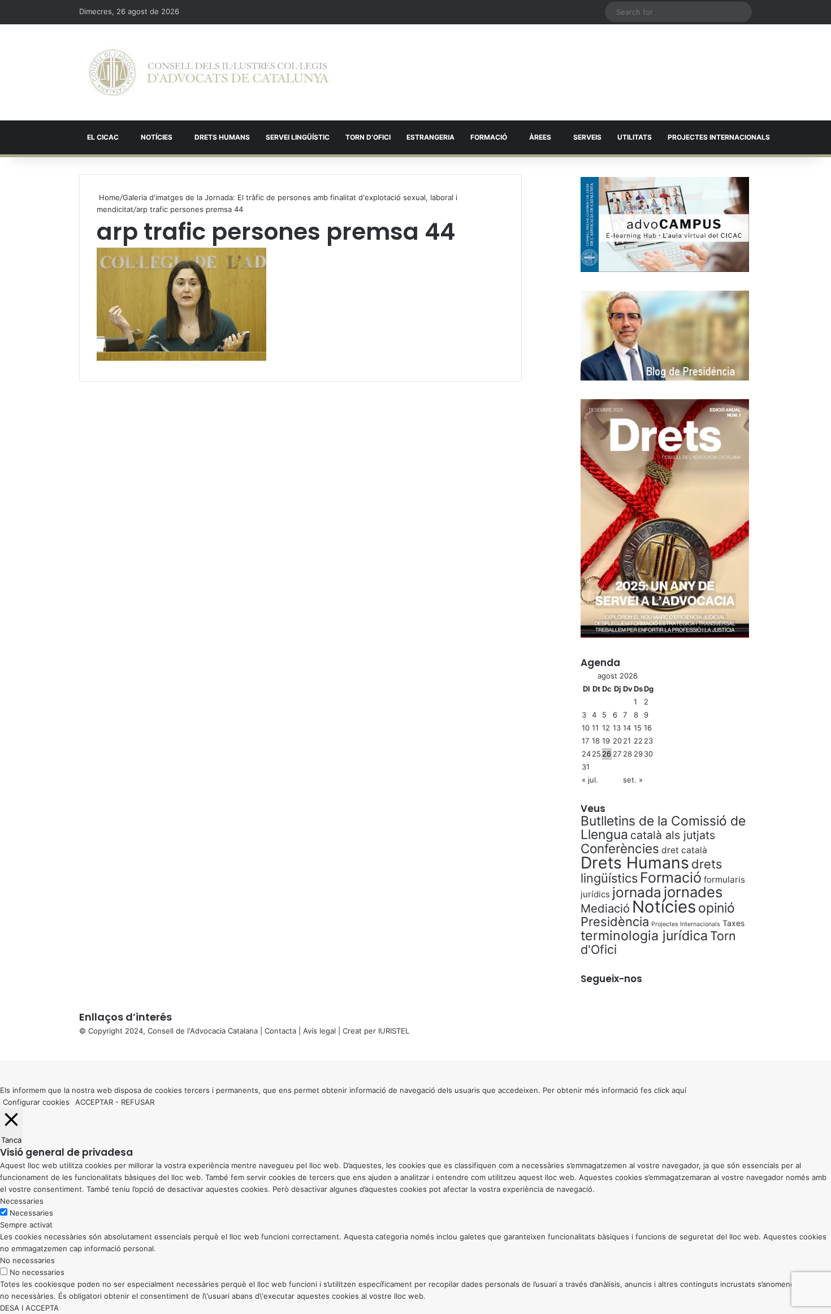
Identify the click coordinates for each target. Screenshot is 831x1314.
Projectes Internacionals (685, 924)
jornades (693, 892)
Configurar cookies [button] (36, 1101)
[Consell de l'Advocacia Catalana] (209, 72)
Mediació (605, 908)
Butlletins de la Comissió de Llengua (663, 827)
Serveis (587, 137)
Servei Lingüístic (298, 137)
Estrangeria (430, 137)
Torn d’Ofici (368, 137)
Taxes (733, 923)
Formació (488, 137)
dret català (684, 850)
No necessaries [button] (27, 1260)
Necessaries (31, 1212)
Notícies (156, 137)
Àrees (540, 137)
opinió (716, 908)
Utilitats (634, 137)
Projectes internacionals (719, 137)
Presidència (615, 921)
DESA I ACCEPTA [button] (29, 1307)
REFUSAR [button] (137, 1101)
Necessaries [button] (22, 1200)
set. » (633, 779)
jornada (636, 892)
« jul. (590, 779)
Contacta (280, 1030)
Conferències (620, 848)
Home (108, 197)
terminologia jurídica (644, 936)
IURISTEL (393, 1030)
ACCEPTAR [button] (94, 1101)
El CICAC (103, 137)
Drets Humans (222, 137)
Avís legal (319, 1030)
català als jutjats (672, 835)
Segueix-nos (611, 979)
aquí (679, 1090)
